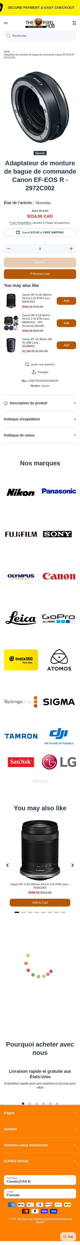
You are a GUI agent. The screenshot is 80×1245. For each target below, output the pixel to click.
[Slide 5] (50, 1103)
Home (7, 51)
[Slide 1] (23, 1103)
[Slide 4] (43, 1103)
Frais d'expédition (20, 222)
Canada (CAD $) (18, 1181)
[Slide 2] (30, 1103)
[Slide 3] (37, 1103)
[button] (74, 23)
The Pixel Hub (24, 1218)
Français (13, 1195)
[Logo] (40, 23)
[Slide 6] (57, 1103)
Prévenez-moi (40, 273)
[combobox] (40, 36)
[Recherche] (7, 36)
